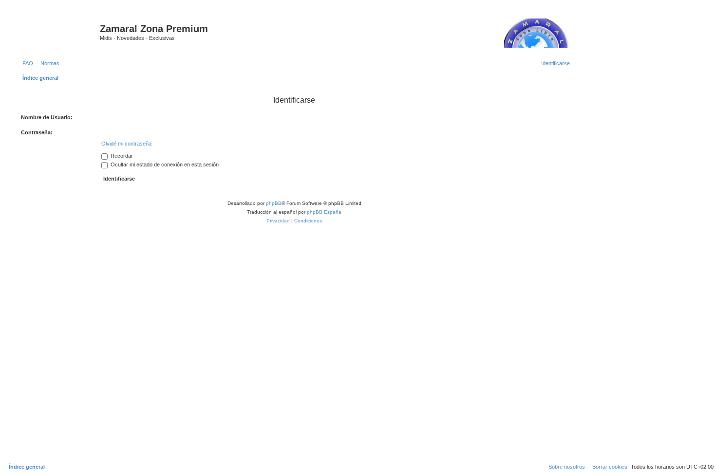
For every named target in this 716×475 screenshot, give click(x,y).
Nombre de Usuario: (47, 117)
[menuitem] (26, 63)
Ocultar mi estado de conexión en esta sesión (164, 164)
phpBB (274, 203)
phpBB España (324, 212)
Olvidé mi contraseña (126, 143)
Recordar (121, 156)
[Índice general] (58, 31)
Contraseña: (37, 132)
